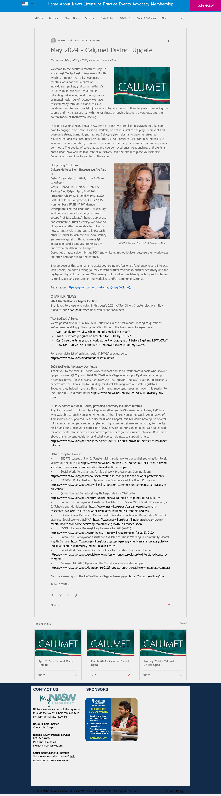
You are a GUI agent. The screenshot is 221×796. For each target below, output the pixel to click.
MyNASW (38, 717)
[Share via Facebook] (52, 595)
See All (183, 623)
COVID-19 (125, 18)
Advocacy (89, 18)
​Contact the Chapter (44, 727)
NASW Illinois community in (63, 713)
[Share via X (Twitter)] (60, 595)
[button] (182, 18)
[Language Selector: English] (27, 3)
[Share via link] (75, 595)
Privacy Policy (174, 791)
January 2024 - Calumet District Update (159, 663)
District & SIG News (146, 18)
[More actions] (168, 41)
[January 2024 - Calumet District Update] (163, 643)
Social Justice (107, 18)
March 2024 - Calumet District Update (110, 663)
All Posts (38, 18)
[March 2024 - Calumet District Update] (110, 643)
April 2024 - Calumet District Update (57, 663)
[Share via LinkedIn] (68, 595)
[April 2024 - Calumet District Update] (58, 643)
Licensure (53, 18)
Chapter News (71, 18)
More (164, 18)
